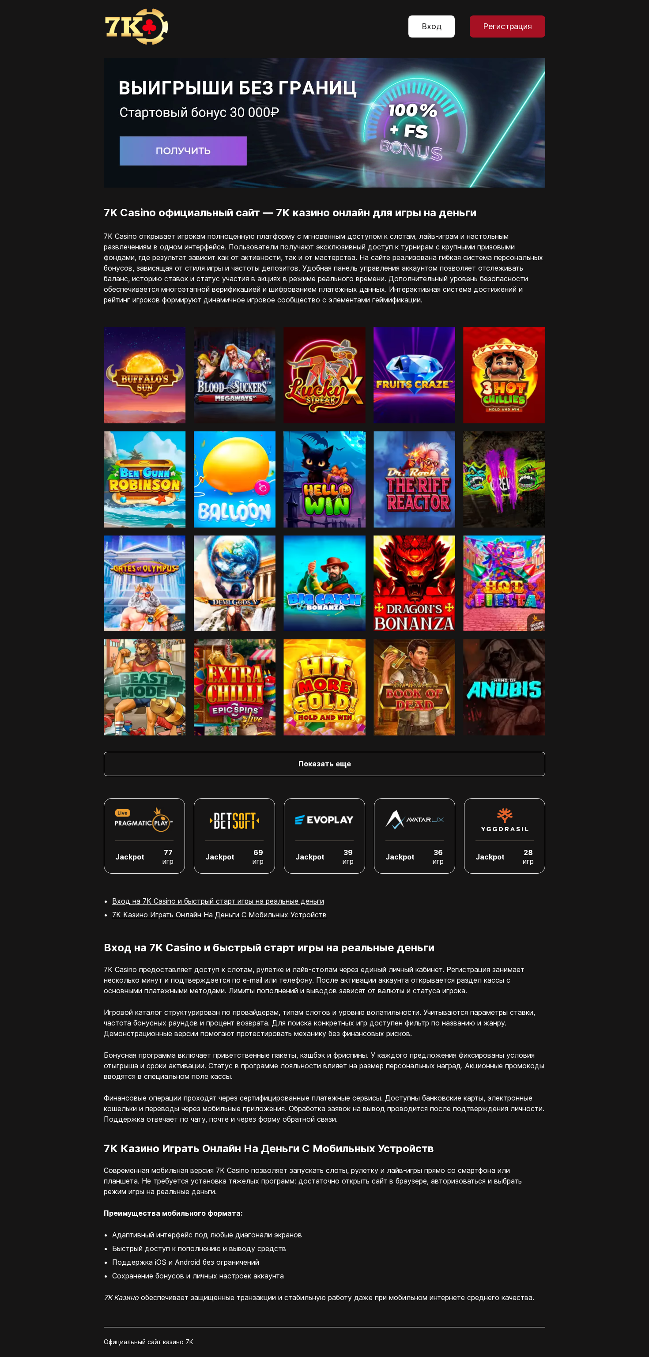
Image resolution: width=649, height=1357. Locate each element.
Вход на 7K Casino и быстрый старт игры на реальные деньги (218, 901)
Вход (431, 26)
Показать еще (324, 763)
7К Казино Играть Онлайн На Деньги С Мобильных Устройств (219, 914)
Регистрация (507, 26)
